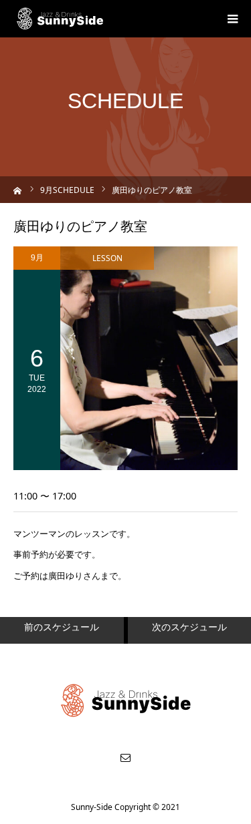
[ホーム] (17, 189)
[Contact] (126, 757)
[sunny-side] (60, 18)
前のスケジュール (61, 626)
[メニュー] (232, 18)
